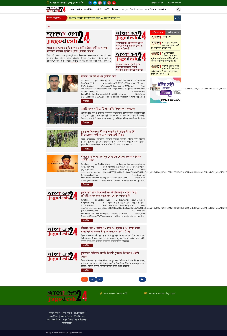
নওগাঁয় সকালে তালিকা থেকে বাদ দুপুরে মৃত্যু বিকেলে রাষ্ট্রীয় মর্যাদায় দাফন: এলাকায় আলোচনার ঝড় (165, 57)
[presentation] (175, 18)
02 (92, 279)
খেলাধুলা (124, 9)
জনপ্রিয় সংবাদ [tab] (173, 32)
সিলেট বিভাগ (67, 323)
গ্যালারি (161, 9)
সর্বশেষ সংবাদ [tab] (157, 32)
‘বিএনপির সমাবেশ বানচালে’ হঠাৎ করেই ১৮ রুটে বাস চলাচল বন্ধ (94, 18)
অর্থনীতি (107, 9)
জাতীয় (79, 9)
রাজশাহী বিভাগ (81, 320)
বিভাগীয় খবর (135, 9)
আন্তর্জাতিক (88, 9)
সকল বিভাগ (150, 9)
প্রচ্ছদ (72, 9)
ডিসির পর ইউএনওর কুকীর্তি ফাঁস (98, 76)
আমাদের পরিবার (157, 3)
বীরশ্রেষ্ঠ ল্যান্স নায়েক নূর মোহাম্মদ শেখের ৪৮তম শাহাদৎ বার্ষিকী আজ (111, 158)
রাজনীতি (98, 9)
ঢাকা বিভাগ (53, 316)
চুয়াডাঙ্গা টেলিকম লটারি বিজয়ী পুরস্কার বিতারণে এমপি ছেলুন (110, 254)
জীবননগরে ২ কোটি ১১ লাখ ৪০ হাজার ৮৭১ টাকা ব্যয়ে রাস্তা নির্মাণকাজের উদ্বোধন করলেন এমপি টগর (110, 229)
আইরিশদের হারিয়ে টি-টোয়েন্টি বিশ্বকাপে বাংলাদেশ (108, 109)
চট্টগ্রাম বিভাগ (79, 313)
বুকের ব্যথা (166, 37)
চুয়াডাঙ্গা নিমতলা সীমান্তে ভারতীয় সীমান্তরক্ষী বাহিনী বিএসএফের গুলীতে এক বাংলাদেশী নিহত (108, 133)
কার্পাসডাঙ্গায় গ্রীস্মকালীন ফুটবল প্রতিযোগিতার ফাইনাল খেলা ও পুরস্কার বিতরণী (129, 46)
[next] (99, 279)
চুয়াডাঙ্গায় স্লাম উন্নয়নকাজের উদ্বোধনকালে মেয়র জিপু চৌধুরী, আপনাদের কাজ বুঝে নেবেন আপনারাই (109, 194)
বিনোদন (115, 9)
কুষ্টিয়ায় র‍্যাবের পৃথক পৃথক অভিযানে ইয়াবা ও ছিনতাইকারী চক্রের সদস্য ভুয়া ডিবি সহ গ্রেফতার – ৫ (165, 70)
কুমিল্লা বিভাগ (54, 313)
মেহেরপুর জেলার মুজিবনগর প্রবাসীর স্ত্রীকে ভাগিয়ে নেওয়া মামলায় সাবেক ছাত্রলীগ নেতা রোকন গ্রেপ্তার (77, 49)
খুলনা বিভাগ (67, 313)
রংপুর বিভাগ (68, 320)
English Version (174, 3)
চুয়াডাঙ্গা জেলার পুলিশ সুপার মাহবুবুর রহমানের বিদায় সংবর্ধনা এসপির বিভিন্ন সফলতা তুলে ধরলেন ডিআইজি (129, 68)
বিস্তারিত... (87, 101)
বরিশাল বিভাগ (66, 316)
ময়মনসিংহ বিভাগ (54, 320)
